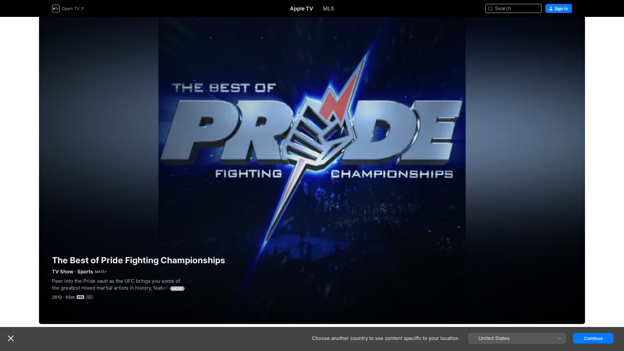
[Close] (11, 338)
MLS (328, 8)
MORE (177, 288)
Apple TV (301, 8)
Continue (593, 338)
